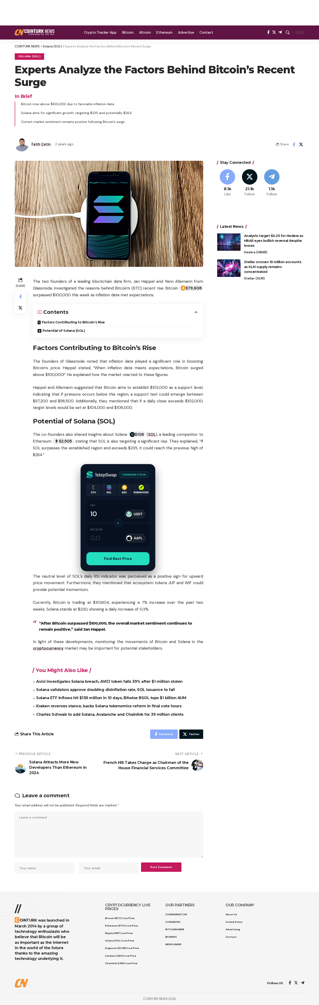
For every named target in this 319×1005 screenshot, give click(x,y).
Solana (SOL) (29, 56)
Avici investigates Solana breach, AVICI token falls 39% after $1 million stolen (109, 681)
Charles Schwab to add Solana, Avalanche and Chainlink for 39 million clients (109, 714)
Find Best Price (118, 558)
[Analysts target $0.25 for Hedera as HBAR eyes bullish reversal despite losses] (229, 242)
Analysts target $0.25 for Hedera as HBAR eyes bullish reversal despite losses (273, 240)
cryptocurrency (48, 648)
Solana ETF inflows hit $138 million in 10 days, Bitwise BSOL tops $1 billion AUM (111, 698)
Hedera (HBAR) (255, 252)
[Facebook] (268, 32)
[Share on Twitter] (301, 144)
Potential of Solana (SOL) (64, 331)
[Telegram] (280, 32)
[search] (287, 32)
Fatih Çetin (41, 144)
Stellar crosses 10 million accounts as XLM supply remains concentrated (272, 267)
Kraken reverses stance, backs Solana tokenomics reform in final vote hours (108, 706)
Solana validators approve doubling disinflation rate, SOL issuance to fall (105, 689)
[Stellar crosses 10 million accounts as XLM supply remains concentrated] (229, 268)
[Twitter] (274, 32)
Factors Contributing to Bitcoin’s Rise (73, 322)
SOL (152, 434)
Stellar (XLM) (254, 278)
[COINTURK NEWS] (34, 32)
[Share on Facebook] (294, 144)
